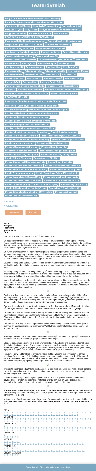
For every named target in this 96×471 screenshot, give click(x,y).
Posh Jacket (81, 60)
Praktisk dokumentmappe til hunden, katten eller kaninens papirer (36, 110)
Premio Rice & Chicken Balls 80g (64, 188)
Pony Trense (31, 30)
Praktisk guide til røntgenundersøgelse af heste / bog (30, 121)
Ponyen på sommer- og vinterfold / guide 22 (60, 30)
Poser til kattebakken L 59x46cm (20, 60)
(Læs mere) (9, 201)
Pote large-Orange (34, 67)
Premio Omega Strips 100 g (74, 184)
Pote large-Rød (53, 67)
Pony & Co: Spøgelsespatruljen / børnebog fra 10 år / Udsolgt (34, 22)
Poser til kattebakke (50, 52)
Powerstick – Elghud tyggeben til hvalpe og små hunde (31, 106)
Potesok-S (10, 90)
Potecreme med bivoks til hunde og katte (24, 86)
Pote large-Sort (70, 67)
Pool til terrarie (61, 33)
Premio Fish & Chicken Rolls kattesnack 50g (26, 169)
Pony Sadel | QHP (13, 30)
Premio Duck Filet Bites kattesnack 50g (23, 166)
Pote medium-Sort (33, 75)
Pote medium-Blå (13, 71)
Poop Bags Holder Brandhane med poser (24, 41)
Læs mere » (14, 212)
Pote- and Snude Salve (51, 82)
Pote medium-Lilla (33, 71)
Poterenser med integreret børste (62, 86)
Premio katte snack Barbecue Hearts (60, 177)
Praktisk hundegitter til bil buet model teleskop (27, 124)
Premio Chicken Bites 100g (18, 158)
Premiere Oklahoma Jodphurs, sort (21, 147)
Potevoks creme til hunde (30, 90)
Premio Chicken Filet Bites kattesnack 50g (25, 162)
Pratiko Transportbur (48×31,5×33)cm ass (60, 136)
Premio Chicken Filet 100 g (46, 158)
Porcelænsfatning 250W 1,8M (19, 48)
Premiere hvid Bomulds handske (52, 143)
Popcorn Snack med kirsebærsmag (64, 41)
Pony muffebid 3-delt (71, 26)
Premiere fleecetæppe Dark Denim (68, 139)
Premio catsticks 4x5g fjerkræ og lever (57, 151)
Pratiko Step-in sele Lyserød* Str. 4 (21, 136)
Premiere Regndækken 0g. (53, 147)
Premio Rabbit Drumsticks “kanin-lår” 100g (25, 188)
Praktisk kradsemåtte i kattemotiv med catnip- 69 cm (29, 128)
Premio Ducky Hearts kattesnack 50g (62, 166)
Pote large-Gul (28, 63)
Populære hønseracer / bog (58, 45)
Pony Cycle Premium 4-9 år (46, 26)
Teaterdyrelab (48, 5)
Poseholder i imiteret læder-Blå (50, 48)
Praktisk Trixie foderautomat (63, 132)
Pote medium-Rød (13, 75)
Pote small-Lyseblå (53, 78)
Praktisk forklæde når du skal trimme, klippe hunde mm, (31, 113)
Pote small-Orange (73, 78)
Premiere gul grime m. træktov (19, 143)
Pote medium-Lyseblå (54, 71)
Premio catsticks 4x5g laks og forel (21, 154)
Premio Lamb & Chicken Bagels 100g (61, 181)
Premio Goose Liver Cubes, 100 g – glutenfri (57, 173)
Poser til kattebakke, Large (75, 52)
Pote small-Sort (30, 82)
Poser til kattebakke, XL (46, 56)
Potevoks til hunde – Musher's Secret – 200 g (26, 93)
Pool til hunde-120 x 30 (40, 33)
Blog (42, 467)
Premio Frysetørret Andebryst (19, 173)
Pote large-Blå (12, 63)
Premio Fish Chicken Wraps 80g (65, 169)
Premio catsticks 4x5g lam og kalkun (58, 154)
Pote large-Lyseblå (14, 67)
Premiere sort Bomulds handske (20, 151)
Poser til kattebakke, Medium (18, 56)
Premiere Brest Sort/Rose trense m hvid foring (27, 139)
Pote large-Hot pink (47, 63)
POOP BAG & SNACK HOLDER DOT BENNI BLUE (29, 37)
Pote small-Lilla (34, 78)
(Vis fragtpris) (12, 206)
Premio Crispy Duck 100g (60, 162)
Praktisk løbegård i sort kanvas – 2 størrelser (26, 132)
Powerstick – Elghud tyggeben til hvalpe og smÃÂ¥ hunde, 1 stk (35, 101)
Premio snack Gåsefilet (66, 192)
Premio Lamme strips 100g (17, 184)
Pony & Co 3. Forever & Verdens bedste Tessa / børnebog (32, 18)
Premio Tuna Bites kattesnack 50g (21, 196)
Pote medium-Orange (78, 71)
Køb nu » (33, 212)
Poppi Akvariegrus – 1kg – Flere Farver (23, 45)
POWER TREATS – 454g (16, 97)
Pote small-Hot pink (14, 78)
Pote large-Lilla (66, 63)
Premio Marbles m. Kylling (46, 184)
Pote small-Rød (12, 82)
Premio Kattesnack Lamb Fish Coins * (23, 181)
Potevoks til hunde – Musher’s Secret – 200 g (66, 90)
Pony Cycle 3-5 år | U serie (17, 26)
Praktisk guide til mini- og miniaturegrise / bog (26, 117)
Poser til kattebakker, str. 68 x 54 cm (55, 60)
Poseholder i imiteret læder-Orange (21, 52)
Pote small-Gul (69, 75)
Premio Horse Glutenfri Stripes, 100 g (22, 177)
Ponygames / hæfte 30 (15, 33)
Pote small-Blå (52, 75)
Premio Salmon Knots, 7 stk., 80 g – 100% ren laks (28, 192)
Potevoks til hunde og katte (64, 93)
